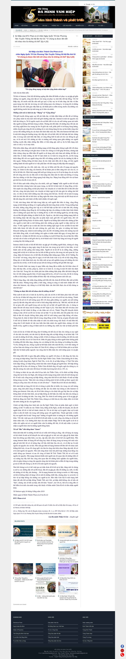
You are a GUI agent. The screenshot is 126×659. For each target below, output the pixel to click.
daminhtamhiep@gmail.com (49, 653)
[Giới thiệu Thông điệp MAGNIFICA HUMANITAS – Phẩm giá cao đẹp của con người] (68, 549)
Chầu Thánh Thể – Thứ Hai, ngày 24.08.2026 (101, 42)
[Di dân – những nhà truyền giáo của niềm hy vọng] (46, 587)
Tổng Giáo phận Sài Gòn (54, 641)
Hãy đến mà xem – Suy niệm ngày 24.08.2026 (102, 65)
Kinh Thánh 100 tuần (88, 626)
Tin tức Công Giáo (53, 630)
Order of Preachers (18, 630)
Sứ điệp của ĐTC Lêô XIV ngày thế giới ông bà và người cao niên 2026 (23, 541)
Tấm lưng (95, 205)
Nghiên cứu (80, 25)
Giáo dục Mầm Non (90, 273)
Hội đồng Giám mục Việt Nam (56, 626)
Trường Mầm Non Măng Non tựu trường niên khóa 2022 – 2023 (101, 295)
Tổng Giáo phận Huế (53, 637)
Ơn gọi (44, 25)
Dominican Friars (17, 622)
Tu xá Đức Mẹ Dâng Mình (20, 637)
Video (86, 234)
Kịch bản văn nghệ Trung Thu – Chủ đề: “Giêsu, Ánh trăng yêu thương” (101, 140)
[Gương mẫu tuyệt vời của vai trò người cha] (68, 531)
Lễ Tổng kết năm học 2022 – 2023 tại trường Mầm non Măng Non (101, 287)
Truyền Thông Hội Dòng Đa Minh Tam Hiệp (65, 656)
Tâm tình (87, 192)
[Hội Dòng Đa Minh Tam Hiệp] (63, 14)
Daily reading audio (88, 622)
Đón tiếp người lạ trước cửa (100, 80)
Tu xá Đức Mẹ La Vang (19, 641)
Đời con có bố (96, 228)
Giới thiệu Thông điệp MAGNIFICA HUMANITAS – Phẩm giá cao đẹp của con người (69, 559)
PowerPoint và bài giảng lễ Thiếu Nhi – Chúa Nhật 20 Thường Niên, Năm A (102, 149)
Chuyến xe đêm (96, 220)
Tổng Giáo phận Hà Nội (54, 633)
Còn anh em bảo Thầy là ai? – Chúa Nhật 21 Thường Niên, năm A (102, 96)
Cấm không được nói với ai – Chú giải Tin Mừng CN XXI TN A (101, 73)
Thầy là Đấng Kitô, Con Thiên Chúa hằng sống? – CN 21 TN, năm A (102, 88)
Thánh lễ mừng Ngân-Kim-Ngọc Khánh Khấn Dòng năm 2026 (101, 250)
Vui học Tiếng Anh (87, 641)
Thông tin (55, 25)
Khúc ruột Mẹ (96, 176)
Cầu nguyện (67, 25)
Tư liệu (100, 25)
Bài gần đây (99, 36)
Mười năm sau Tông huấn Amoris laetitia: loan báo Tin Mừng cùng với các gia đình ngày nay (45, 542)
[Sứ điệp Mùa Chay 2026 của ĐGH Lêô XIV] (68, 569)
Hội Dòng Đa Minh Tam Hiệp (66, 655)
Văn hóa (91, 25)
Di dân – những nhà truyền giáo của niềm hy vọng (46, 596)
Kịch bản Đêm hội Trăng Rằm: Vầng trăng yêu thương (102, 104)
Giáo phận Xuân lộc (53, 622)
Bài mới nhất (88, 36)
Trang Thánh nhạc (87, 633)
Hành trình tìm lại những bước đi (101, 161)
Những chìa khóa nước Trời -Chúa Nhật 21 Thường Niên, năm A (102, 111)
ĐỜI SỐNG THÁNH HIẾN (91, 155)
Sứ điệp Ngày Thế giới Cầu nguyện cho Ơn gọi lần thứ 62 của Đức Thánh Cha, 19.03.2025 (68, 597)
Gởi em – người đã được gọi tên (101, 197)
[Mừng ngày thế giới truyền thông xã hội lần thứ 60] (46, 569)
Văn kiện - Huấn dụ (73, 46)
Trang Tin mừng (87, 637)
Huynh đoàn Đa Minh (18, 626)
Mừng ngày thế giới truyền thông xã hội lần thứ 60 (44, 578)
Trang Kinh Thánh (87, 630)
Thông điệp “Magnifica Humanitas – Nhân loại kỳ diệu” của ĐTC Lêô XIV (24, 579)
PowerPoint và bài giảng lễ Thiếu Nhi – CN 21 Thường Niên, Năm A (102, 131)
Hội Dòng (24, 25)
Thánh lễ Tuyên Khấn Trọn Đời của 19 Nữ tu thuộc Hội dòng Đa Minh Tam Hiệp (102, 186)
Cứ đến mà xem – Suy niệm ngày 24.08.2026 (101, 50)
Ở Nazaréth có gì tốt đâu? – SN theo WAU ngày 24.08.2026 (102, 58)
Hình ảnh (93, 234)
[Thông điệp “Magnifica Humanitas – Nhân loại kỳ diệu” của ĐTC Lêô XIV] (23, 569)
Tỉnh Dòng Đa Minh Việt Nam (21, 633)
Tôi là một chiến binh (98, 168)
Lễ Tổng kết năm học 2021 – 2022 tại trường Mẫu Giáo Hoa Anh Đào (102, 302)
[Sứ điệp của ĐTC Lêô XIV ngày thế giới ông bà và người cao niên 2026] (23, 531)
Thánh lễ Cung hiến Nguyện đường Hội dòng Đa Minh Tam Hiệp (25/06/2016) (102, 267)
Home (17, 25)
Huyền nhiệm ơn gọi (99, 192)
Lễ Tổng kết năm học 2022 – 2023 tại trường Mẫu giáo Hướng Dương (102, 279)
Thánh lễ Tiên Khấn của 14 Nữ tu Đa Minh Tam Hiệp (102, 258)
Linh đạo (35, 25)
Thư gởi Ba (95, 213)
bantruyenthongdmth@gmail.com (79, 653)
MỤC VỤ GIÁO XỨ (89, 117)
